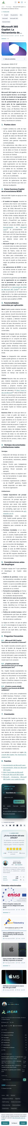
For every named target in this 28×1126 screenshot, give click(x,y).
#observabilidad (16, 1105)
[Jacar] (3, 2)
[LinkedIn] (23, 877)
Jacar (2, 6)
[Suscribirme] (24, 1079)
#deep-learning (6, 1105)
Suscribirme (18, 801)
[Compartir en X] (6, 825)
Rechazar (5, 1123)
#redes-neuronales (15, 1102)
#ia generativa (14, 15)
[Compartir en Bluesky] (10, 825)
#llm (21, 15)
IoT (5, 625)
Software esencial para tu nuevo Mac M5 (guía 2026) (13, 986)
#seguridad (14, 1108)
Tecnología (8, 6)
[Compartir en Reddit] (20, 825)
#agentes (17, 1098)
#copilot (6, 15)
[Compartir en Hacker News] (17, 825)
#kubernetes (5, 1108)
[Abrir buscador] (15, 2)
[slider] (14, 848)
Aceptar (23, 1123)
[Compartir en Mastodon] (13, 825)
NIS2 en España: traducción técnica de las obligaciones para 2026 (13, 905)
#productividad (6, 21)
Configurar (14, 1123)
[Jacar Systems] (23, 880)
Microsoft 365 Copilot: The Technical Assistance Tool (14, 755)
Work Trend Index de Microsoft (13, 772)
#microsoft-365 (14, 18)
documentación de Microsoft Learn (14, 765)
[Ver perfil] (5, 863)
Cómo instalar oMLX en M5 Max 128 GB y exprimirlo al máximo (13, 959)
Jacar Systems (18, 864)
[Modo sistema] (22, 2)
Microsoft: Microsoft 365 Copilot (13, 774)
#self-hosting (5, 1102)
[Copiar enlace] (24, 825)
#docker (13, 1095)
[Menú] (25, 2)
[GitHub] (20, 880)
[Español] (19, 2)
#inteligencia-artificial (7, 1098)
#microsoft (5, 18)
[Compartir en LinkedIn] (2, 825)
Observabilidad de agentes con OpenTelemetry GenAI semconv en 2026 (13, 934)
